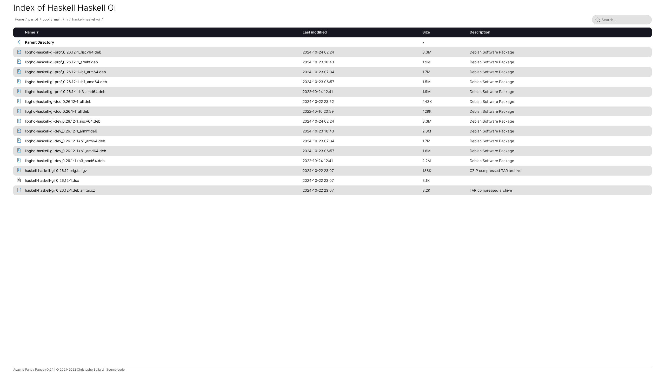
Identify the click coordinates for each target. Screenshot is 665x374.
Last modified (315, 32)
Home (19, 19)
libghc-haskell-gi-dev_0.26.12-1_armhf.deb (61, 131)
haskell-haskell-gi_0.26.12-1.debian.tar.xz (60, 190)
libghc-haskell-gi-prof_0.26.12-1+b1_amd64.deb (66, 81)
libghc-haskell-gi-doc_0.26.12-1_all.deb (58, 101)
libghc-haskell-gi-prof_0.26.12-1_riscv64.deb (63, 52)
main (57, 19)
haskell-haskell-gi (86, 19)
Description (480, 32)
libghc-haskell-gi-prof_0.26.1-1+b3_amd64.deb (65, 91)
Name (30, 32)
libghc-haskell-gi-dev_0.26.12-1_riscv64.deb (63, 121)
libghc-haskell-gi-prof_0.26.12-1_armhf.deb (61, 62)
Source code (115, 369)
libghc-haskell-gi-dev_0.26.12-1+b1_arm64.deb (65, 141)
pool (46, 19)
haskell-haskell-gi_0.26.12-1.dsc (52, 180)
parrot (33, 19)
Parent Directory (39, 42)
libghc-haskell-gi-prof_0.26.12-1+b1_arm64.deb (65, 72)
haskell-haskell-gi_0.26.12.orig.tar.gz (56, 170)
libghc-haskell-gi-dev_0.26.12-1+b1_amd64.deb (65, 151)
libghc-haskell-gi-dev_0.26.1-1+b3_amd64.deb (65, 160)
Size (426, 32)
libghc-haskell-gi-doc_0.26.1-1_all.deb (57, 111)
